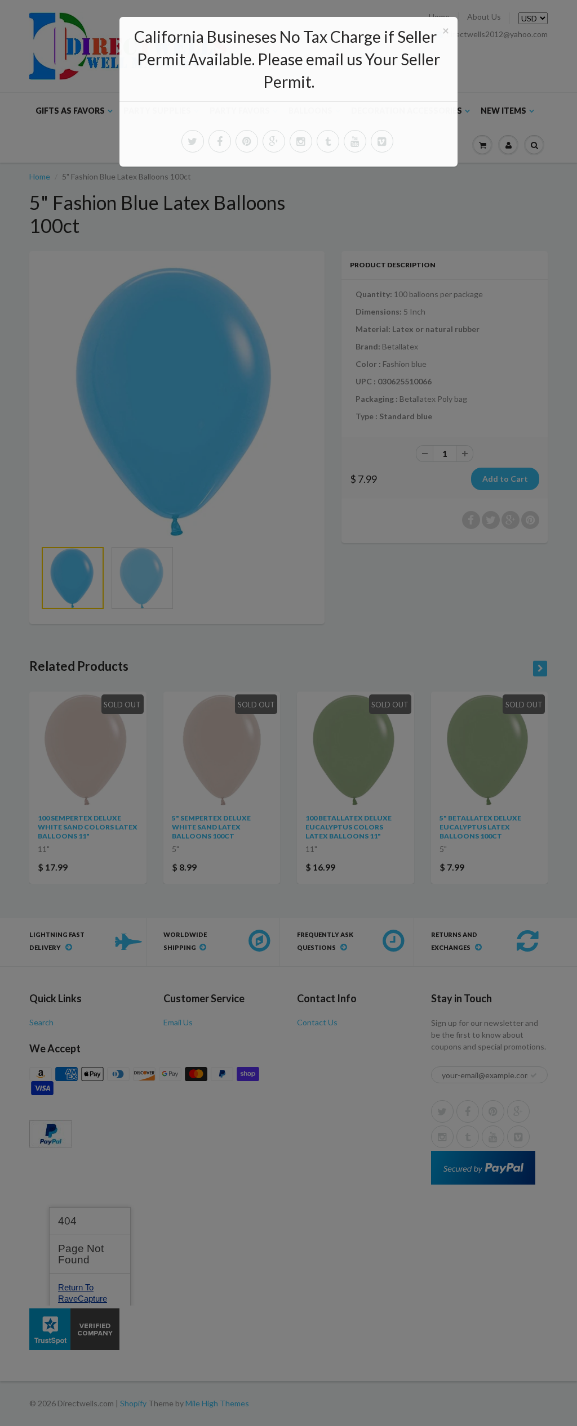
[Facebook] (219, 141)
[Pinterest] (247, 141)
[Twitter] (192, 141)
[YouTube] (355, 141)
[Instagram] (301, 141)
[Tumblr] (328, 141)
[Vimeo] (382, 141)
